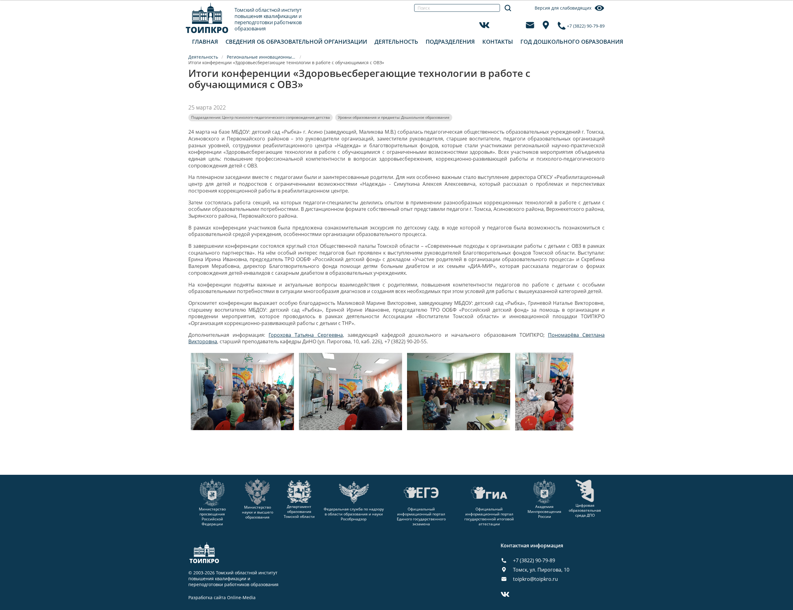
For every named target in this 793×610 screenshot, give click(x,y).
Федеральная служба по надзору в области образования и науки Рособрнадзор (354, 514)
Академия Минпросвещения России (544, 511)
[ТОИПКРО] (207, 18)
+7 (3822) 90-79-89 (586, 26)
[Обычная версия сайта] (780, 12)
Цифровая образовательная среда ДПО (585, 510)
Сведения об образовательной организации (296, 41)
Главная (205, 41)
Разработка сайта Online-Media (222, 597)
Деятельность (396, 41)
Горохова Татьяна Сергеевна (306, 335)
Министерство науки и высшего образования (257, 512)
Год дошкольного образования (571, 41)
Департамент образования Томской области (299, 511)
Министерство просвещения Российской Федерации (212, 516)
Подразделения (450, 41)
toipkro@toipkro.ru (535, 579)
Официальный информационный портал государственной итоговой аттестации (489, 516)
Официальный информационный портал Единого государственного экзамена (421, 516)
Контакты (497, 41)
